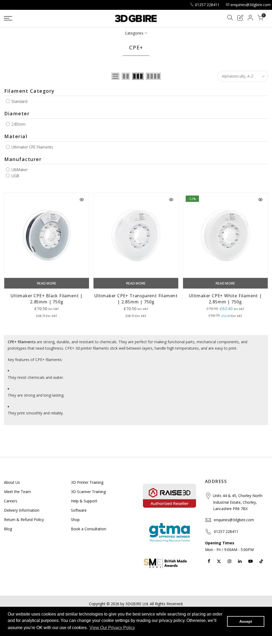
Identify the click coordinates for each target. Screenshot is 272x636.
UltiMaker (19, 169)
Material (15, 136)
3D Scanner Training (88, 491)
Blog (8, 528)
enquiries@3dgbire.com (251, 4)
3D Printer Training (87, 482)
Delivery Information (21, 510)
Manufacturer (22, 159)
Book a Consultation (88, 528)
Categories (134, 33)
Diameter (16, 113)
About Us (12, 482)
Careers (10, 500)
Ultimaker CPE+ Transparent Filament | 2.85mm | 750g (136, 299)
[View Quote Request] (240, 18)
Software (79, 510)
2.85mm (18, 124)
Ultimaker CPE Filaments (31, 147)
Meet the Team (17, 491)
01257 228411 (207, 4)
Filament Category (29, 91)
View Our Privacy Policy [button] (112, 627)
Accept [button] (245, 621)
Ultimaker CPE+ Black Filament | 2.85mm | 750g (47, 299)
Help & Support (84, 500)
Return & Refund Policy (24, 519)
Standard (18, 101)
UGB (14, 175)
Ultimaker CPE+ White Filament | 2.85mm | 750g (225, 299)
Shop (75, 519)
